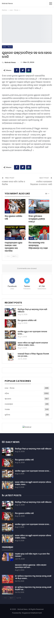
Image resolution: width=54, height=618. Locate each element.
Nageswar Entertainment (32, 613)
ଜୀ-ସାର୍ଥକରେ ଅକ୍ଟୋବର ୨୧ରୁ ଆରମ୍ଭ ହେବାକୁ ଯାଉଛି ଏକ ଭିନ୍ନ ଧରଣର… (33, 577)
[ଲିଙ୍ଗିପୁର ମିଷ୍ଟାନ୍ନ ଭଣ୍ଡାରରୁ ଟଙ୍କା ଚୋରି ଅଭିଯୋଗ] (10, 312)
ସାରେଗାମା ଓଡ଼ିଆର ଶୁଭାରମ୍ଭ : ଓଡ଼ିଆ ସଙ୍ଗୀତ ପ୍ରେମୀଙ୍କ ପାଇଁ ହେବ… (30, 566)
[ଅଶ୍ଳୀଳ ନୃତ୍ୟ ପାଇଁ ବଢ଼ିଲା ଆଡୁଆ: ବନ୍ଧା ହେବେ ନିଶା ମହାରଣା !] (7, 557)
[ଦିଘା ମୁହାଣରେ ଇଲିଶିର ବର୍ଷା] (15, 206)
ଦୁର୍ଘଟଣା (31, 212)
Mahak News (7, 3)
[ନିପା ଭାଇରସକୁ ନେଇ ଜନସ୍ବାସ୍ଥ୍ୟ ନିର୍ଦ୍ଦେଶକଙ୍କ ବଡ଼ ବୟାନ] (39, 232)
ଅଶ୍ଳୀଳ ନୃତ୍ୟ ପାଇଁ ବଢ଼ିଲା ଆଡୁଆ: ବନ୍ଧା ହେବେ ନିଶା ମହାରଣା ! (32, 555)
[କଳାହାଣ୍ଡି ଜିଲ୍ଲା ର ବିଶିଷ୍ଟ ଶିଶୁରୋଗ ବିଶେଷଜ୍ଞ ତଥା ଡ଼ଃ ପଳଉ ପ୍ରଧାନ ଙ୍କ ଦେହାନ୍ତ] (10, 357)
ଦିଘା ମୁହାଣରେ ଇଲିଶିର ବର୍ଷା (27, 320)
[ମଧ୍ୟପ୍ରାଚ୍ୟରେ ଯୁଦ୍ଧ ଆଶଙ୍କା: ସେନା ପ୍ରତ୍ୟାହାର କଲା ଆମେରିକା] (15, 232)
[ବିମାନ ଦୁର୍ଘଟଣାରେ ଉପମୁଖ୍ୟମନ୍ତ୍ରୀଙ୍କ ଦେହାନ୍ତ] (39, 206)
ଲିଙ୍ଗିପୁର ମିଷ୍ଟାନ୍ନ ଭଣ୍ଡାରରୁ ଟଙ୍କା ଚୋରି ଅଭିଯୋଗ (32, 310)
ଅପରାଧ (7, 409)
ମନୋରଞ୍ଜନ (9, 404)
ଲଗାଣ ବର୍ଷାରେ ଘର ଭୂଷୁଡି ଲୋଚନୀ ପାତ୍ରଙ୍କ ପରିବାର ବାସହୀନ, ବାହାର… (33, 343)
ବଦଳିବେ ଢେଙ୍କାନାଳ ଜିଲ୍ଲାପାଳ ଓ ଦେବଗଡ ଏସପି (41, 183)
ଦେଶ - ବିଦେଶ (7, 47)
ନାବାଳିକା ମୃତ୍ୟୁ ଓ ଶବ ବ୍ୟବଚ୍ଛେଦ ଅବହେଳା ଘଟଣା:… (32, 332)
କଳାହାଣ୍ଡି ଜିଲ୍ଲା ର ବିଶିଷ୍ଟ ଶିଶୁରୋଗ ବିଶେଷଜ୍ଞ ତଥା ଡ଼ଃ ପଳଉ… (33, 355)
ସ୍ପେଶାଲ (8, 398)
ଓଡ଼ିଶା (7, 212)
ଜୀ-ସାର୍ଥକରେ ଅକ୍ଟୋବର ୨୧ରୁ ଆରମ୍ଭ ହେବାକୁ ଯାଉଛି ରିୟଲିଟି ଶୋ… (33, 588)
